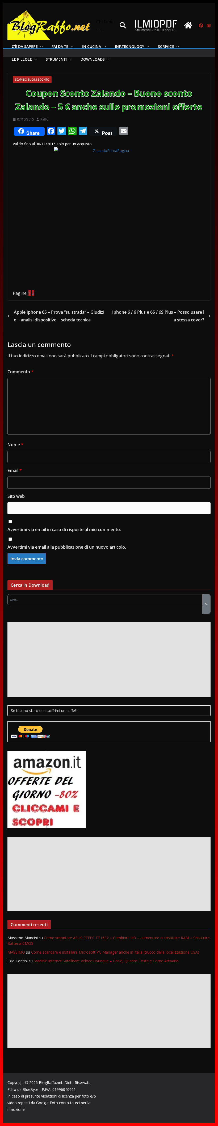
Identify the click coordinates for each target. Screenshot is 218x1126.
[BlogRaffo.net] (188, 25)
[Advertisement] (108, 659)
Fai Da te (60, 46)
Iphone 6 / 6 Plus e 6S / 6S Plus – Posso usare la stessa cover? (158, 316)
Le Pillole (22, 59)
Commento (20, 372)
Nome (15, 445)
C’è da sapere (25, 46)
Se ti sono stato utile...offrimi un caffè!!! (44, 710)
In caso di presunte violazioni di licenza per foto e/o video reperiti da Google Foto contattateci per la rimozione (51, 1103)
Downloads (93, 59)
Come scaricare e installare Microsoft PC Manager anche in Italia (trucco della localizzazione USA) (115, 952)
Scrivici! (166, 46)
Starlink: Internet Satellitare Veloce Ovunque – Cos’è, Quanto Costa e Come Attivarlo (106, 960)
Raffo (44, 119)
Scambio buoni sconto (32, 79)
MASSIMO (16, 952)
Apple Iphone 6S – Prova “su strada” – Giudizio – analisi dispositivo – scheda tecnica (59, 316)
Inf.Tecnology (129, 46)
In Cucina (91, 46)
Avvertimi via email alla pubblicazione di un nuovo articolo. (66, 547)
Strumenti (56, 59)
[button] (40, 46)
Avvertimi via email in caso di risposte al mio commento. (64, 529)
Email (14, 470)
